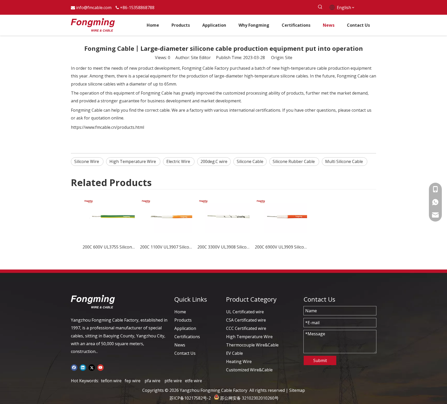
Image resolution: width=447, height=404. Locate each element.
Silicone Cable (250, 161)
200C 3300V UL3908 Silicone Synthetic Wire (223, 247)
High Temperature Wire (133, 161)
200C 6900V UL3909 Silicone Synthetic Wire (281, 247)
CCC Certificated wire (246, 328)
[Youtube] (100, 367)
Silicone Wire (87, 161)
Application (185, 328)
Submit (320, 360)
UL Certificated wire (245, 312)
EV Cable (234, 353)
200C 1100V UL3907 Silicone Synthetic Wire (166, 247)
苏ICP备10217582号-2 (190, 398)
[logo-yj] (93, 301)
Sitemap (297, 390)
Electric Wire (178, 161)
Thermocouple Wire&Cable (252, 345)
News (179, 345)
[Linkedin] (83, 367)
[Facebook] (74, 367)
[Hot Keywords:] (320, 7)
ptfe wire (173, 381)
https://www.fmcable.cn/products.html (107, 127)
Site (288, 57)
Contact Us (185, 353)
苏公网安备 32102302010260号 (249, 398)
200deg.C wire (213, 161)
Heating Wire (239, 361)
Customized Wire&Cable (249, 370)
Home (180, 312)
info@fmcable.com (93, 7)
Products (183, 320)
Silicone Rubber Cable (294, 161)
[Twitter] (91, 367)
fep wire (132, 381)
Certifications (187, 336)
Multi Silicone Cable (344, 161)
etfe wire (193, 381)
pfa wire (152, 381)
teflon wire (111, 381)
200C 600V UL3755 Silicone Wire (109, 247)
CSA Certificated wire (246, 320)
